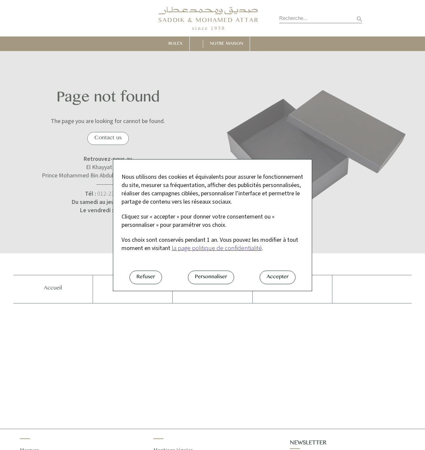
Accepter (278, 277)
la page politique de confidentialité (217, 248)
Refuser (145, 277)
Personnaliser (211, 277)
